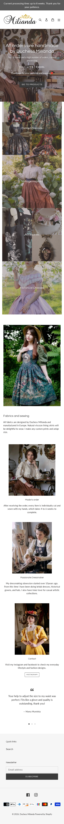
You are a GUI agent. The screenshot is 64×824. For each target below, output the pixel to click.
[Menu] (59, 19)
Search (9, 749)
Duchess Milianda (27, 814)
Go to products (32, 84)
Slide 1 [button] (29, 724)
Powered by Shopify (43, 814)
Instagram (32, 675)
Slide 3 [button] (34, 724)
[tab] (29, 724)
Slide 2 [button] (32, 724)
